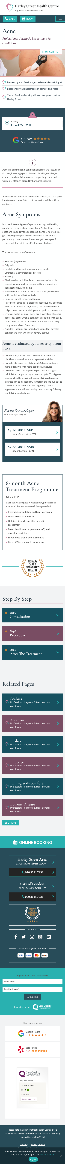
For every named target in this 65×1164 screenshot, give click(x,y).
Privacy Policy (38, 1144)
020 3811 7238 (23, 447)
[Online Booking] (27, 19)
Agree (33, 1159)
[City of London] (32, 886)
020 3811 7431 (23, 430)
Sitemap (24, 1144)
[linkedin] (49, 936)
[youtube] (40, 936)
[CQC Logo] (29, 1076)
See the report (27, 1099)
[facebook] (15, 936)
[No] (61, 1155)
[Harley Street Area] (32, 862)
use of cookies (47, 1154)
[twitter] (23, 936)
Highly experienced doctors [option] (29, 10)
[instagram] (32, 936)
